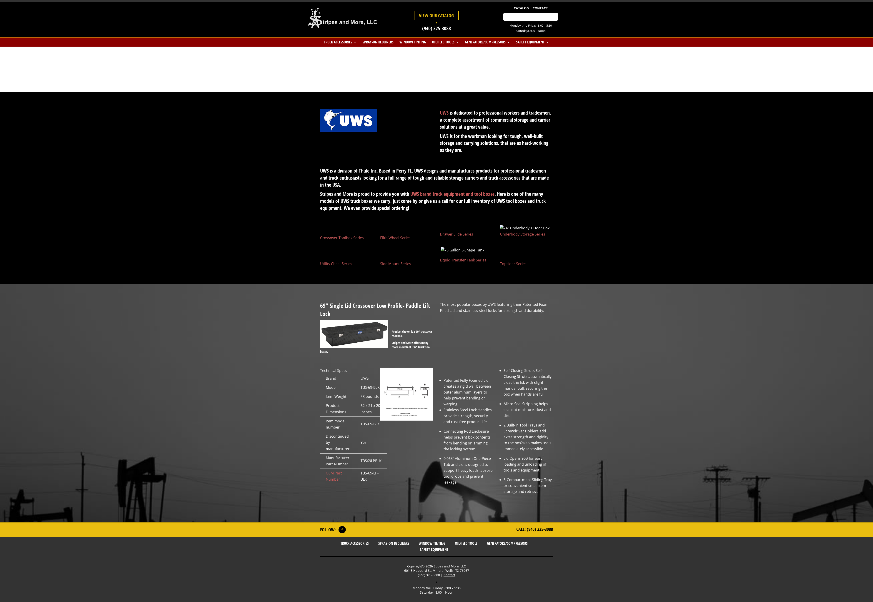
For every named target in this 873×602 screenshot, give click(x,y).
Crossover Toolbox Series (342, 237)
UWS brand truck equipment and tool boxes (452, 193)
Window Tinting (412, 42)
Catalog (521, 8)
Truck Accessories (338, 42)
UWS (444, 112)
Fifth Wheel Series (395, 237)
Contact (540, 8)
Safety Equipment (530, 42)
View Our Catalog (436, 16)
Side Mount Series (395, 263)
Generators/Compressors (485, 42)
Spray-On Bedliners (378, 42)
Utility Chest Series (336, 263)
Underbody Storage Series (522, 234)
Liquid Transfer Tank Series (463, 260)
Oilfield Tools (443, 42)
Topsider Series (513, 263)
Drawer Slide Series (456, 234)
